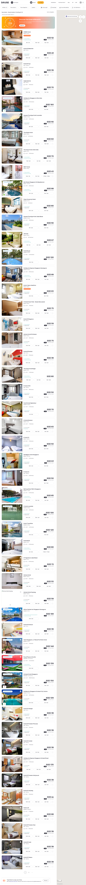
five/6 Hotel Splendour (28, 409)
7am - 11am (37, 176)
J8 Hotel (28, 240)
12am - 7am (28, 176)
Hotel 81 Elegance (28, 324)
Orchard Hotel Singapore (28, 680)
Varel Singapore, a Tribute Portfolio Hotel (28, 646)
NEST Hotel (28, 172)
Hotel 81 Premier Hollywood (28, 780)
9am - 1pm (28, 244)
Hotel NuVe (28, 546)
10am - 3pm (37, 42)
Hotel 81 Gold (28, 847)
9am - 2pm (37, 345)
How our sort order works (7, 14)
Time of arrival (13, 7)
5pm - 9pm (46, 465)
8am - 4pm (37, 651)
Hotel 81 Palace (28, 862)
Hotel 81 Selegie (28, 713)
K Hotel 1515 (28, 392)
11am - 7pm (39, 769)
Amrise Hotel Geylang (28, 598)
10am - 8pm (46, 143)
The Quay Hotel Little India (28, 156)
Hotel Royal (28, 257)
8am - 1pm (28, 42)
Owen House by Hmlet (28, 205)
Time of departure (23, 7)
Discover (45, 880)
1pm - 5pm (38, 160)
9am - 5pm (46, 345)
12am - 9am (28, 143)
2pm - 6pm (46, 57)
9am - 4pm (31, 193)
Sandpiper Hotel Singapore (28, 460)
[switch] (44, 7)
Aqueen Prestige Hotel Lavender (28, 121)
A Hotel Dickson (28, 426)
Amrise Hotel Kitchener (28, 340)
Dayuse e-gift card (13, 881)
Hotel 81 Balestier (28, 53)
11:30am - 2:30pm (46, 176)
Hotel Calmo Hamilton (28, 291)
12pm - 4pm (37, 57)
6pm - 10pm (49, 379)
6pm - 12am (49, 160)
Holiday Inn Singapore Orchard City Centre (28, 697)
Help (69, 2)
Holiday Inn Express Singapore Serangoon (28, 274)
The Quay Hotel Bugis (28, 374)
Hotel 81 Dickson (28, 629)
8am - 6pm (46, 651)
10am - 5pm (28, 160)
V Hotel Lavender (28, 512)
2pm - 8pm (46, 109)
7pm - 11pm (49, 244)
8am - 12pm (28, 819)
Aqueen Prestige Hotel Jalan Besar (28, 222)
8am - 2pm (31, 126)
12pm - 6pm (31, 109)
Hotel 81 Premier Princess (28, 730)
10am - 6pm (37, 92)
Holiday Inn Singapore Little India (28, 104)
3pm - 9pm (46, 500)
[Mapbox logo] (60, 884)
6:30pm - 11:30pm (46, 551)
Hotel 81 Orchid (28, 747)
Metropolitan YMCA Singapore (28, 495)
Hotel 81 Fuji (28, 70)
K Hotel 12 (28, 443)
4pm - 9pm (49, 586)
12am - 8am (28, 345)
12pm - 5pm (46, 42)
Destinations (53, 2)
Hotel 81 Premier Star (28, 831)
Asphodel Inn (28, 87)
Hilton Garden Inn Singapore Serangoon (28, 614)
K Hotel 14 (28, 478)
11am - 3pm (37, 75)
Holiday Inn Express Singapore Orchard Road (28, 764)
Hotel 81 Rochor (28, 357)
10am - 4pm (28, 379)
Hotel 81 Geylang (28, 796)
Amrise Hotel (28, 581)
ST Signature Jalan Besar (28, 564)
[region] (71, 447)
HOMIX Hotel (28, 37)
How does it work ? (61, 2)
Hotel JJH (28, 814)
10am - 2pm (28, 57)
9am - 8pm (46, 431)
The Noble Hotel (28, 138)
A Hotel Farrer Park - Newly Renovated (28, 308)
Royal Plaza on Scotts (28, 663)
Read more (22, 25)
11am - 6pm (46, 534)
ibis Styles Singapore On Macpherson (28, 188)
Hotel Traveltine (28, 529)
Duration (33, 7)
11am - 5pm (37, 500)
